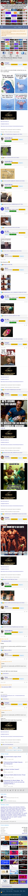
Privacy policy (16, 891)
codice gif (3, 428)
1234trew (9, 813)
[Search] (26, 27)
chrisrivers (23, 814)
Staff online (3, 794)
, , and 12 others (12, 452)
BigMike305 (3, 815)
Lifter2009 (3, 811)
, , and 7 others (13, 204)
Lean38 (22, 809)
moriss (6, 811)
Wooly (19, 808)
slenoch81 (3, 807)
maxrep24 (19, 816)
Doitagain (3, 59)
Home (24, 891)
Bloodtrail (18, 807)
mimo (20, 810)
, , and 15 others (11, 157)
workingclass (15, 815)
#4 (26, 190)
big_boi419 (9, 809)
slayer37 (15, 816)
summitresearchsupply (13, 808)
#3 (26, 167)
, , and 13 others (14, 602)
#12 (26, 398)
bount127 (24, 810)
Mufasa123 (23, 808)
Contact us (3, 891)
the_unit (11, 816)
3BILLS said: (4, 639)
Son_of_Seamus (4, 813)
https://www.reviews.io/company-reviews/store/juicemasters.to (12, 126)
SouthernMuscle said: (6, 661)
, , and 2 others (10, 579)
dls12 (5, 809)
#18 (26, 658)
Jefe (4, 770)
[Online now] (3, 65)
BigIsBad (19, 814)
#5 (26, 213)
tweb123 (13, 809)
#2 (26, 143)
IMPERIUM (3, 808)
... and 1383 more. (4, 819)
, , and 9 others (12, 227)
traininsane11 (18, 809)
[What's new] (23, 27)
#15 (26, 588)
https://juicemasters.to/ (5, 121)
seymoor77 (17, 811)
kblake (19, 813)
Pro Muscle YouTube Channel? (11, 769)
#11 (26, 347)
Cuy (22, 813)
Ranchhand (6, 785)
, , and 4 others (12, 134)
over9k (17, 810)
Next (14, 747)
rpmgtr (7, 810)
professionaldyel (9, 814)
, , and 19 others (14, 180)
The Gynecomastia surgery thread (12, 756)
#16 (26, 611)
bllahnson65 (24, 833)
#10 (26, 325)
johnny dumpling (8, 807)
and (7, 264)
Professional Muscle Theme (7, 889)
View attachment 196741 (6, 641)
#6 (26, 237)
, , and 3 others (14, 292)
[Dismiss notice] (26, 31)
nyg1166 (25, 813)
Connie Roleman (9, 815)
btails (10, 818)
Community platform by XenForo (11, 894)
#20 (26, 707)
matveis (2, 809)
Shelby (14, 810)
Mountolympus (3, 816)
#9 (26, 301)
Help (21, 891)
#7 (26, 259)
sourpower (15, 814)
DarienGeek (3, 814)
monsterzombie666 (4, 818)
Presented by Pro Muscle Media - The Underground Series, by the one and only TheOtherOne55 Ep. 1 (14, 782)
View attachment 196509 (6, 687)
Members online (5, 804)
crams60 (10, 810)
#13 (26, 461)
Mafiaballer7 (3, 810)
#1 (26, 67)
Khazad (21, 811)
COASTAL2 (22, 807)
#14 (26, 522)
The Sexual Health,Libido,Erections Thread (14, 775)
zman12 (13, 807)
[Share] (25, 68)
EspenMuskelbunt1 (22, 815)
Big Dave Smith (11, 811)
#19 (26, 682)
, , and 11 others (12, 250)
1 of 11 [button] (10, 747)
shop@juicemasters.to (5, 123)
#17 (26, 636)
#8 (26, 273)
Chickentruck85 (15, 813)
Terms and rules (9, 891)
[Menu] (1, 27)
